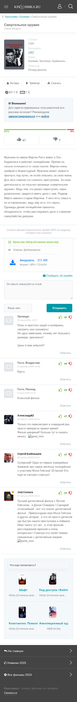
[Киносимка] (29, 7)
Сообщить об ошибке (59, 275)
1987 (31, 52)
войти (45, 116)
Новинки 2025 (16, 662)
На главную (15, 651)
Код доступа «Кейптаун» (57, 589)
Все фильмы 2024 (19, 674)
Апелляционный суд (54, 623)
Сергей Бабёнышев (29, 453)
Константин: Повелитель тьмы (31, 623)
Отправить (59, 308)
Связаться (10, 692)
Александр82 (25, 415)
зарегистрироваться (21, 116)
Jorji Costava (25, 492)
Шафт (23, 589)
